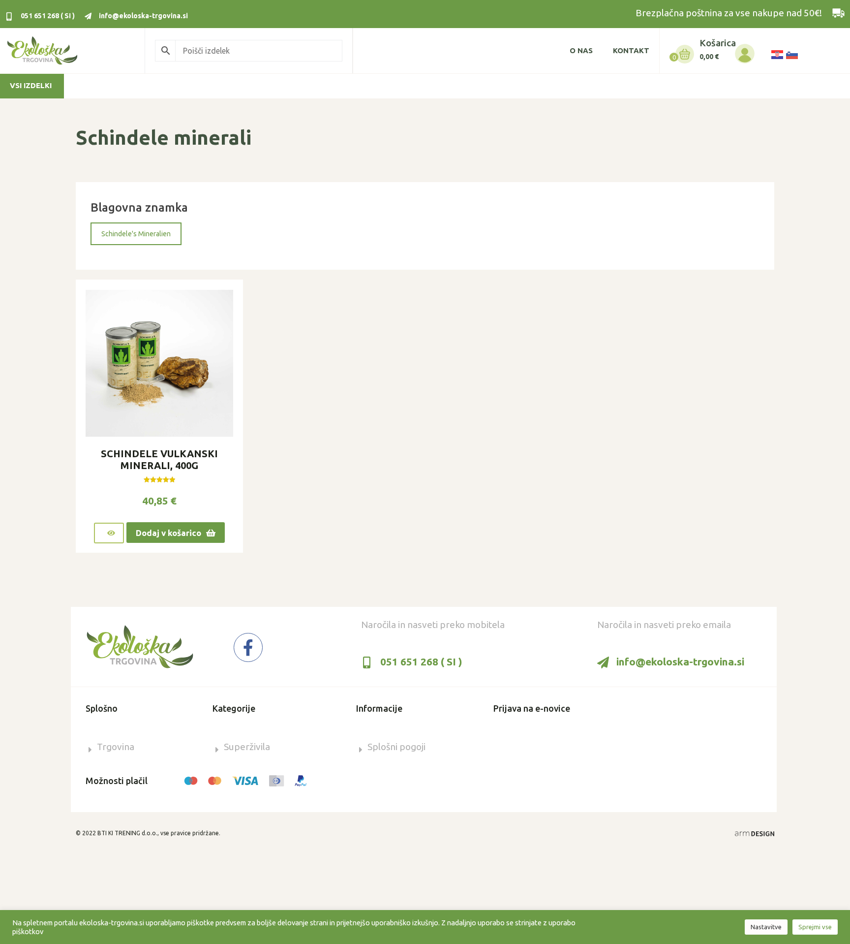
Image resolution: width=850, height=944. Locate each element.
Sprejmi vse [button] (815, 926)
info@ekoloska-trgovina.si (143, 16)
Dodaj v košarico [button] (168, 532)
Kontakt (631, 50)
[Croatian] (776, 54)
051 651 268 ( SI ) (48, 16)
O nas (581, 50)
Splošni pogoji (396, 746)
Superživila (247, 746)
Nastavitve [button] (766, 926)
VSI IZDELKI (31, 85)
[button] (136, 234)
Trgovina (115, 746)
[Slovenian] (791, 54)
